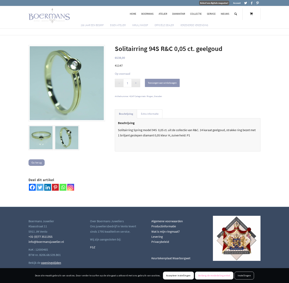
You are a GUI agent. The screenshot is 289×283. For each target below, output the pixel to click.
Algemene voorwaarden (167, 221)
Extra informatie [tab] (149, 113)
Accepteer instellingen (178, 275)
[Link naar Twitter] (246, 3)
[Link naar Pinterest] (257, 3)
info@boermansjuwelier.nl (46, 242)
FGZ (92, 247)
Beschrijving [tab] (126, 113)
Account (237, 3)
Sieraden (158, 96)
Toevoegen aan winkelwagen (162, 82)
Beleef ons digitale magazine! (214, 3)
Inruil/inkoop (140, 25)
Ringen (150, 96)
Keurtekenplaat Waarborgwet (170, 258)
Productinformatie (163, 226)
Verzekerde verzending (194, 25)
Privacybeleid (160, 242)
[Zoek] (235, 14)
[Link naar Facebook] (251, 3)
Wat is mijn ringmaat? (165, 231)
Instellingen (244, 275)
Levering (157, 237)
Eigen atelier (118, 25)
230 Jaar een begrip (92, 25)
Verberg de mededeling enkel (214, 275)
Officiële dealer (164, 25)
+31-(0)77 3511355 (40, 237)
